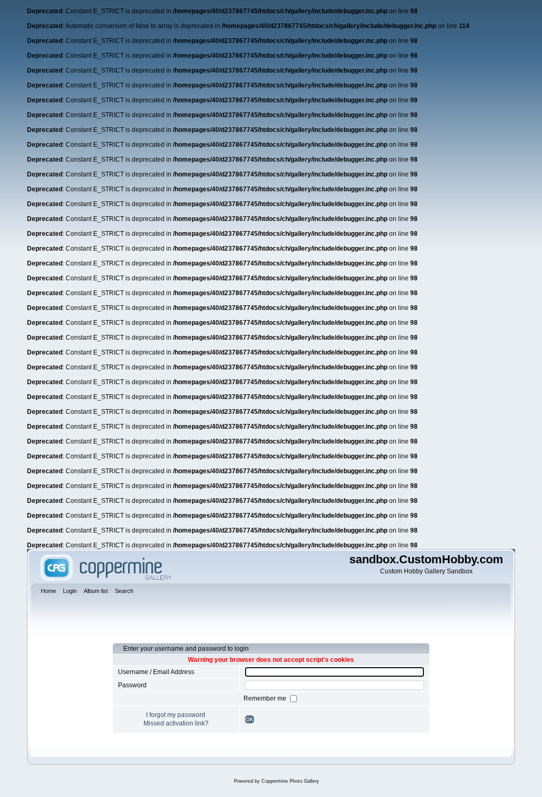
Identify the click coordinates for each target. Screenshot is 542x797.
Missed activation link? (176, 723)
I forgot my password (175, 715)
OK (250, 719)
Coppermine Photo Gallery (290, 781)
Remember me (265, 698)
